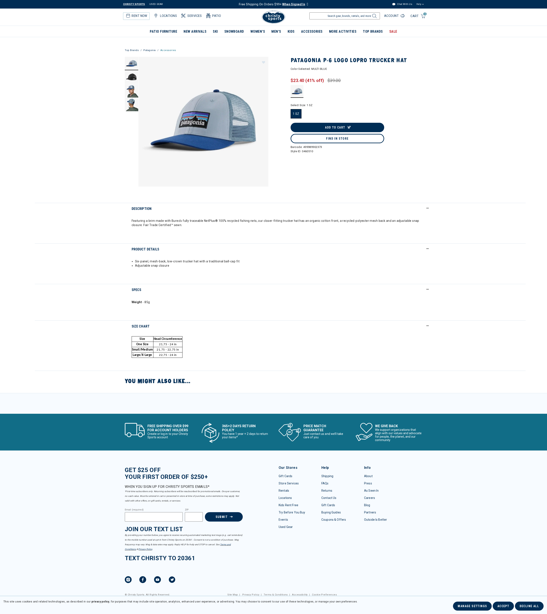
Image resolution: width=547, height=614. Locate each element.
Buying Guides (331, 512)
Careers (369, 498)
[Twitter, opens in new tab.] (172, 580)
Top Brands (373, 31)
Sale (393, 31)
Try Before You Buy (292, 512)
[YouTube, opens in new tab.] (157, 580)
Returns (326, 490)
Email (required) (134, 510)
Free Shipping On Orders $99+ (272, 4)
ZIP (187, 510)
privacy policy (100, 601)
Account (392, 16)
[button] (263, 62)
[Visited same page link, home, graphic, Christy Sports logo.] (273, 17)
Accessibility (299, 594)
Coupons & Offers (333, 519)
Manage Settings (472, 606)
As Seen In (371, 490)
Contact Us (328, 498)
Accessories (312, 31)
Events (283, 519)
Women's (257, 31)
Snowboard (234, 31)
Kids (291, 31)
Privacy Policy (145, 549)
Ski (215, 31)
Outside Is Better (375, 519)
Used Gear (286, 527)
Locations (285, 498)
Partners (370, 512)
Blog (367, 505)
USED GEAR (156, 4)
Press (368, 483)
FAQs (325, 483)
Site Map (232, 594)
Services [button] (194, 16)
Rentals (284, 490)
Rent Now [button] (139, 16)
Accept (503, 606)
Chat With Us (404, 4)
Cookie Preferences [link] (324, 594)
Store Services (289, 483)
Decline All (529, 606)
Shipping (327, 476)
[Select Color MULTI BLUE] (297, 91)
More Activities (342, 31)
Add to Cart (335, 127)
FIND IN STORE (337, 138)
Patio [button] (216, 16)
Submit (222, 517)
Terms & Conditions (276, 594)
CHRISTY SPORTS (134, 4)
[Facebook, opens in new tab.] (142, 580)
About (368, 476)
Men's (276, 31)
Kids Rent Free (288, 505)
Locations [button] (168, 16)
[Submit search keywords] (374, 17)
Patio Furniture (163, 31)
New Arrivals (195, 31)
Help (418, 4)
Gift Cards (285, 476)
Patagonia (149, 50)
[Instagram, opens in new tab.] (128, 580)
